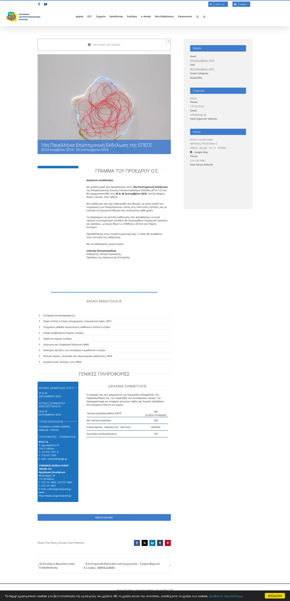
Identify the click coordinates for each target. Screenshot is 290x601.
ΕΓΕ (171, 590)
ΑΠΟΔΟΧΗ (275, 596)
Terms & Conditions (145, 590)
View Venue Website (201, 164)
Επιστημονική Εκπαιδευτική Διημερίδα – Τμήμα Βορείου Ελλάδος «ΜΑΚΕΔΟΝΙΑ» (122, 566)
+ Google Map (200, 152)
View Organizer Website (203, 118)
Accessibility (162, 590)
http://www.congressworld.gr (55, 495)
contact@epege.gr (57, 458)
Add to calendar (104, 517)
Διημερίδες (196, 77)
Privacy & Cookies (125, 590)
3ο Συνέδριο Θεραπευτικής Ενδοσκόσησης (57, 565)
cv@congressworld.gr (59, 489)
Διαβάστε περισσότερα (226, 596)
